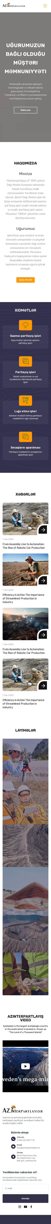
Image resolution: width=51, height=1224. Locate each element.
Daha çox (25, 110)
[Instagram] (19, 1207)
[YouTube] (25, 1207)
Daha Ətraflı (25, 280)
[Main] (14, 5)
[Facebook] (31, 1207)
